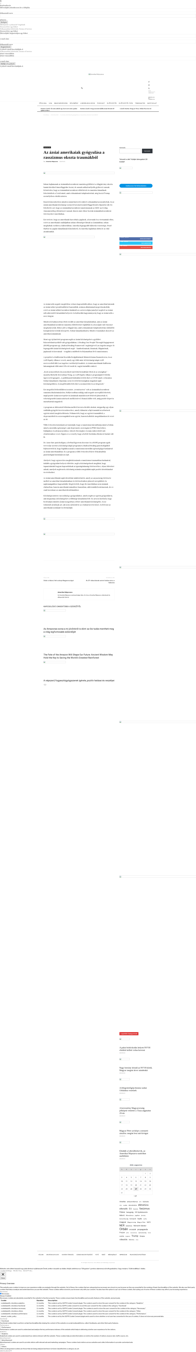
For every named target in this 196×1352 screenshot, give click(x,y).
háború (122, 1215)
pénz (127, 1232)
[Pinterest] (55, 166)
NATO (149, 1222)
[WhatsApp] (60, 166)
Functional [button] (3, 1319)
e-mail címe (4, 39)
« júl (135, 1196)
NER (121, 1225)
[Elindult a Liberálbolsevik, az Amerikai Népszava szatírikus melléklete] (136, 1144)
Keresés (122, 148)
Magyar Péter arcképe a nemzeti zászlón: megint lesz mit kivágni (133, 1132)
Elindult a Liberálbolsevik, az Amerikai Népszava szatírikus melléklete (132, 1153)
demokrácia (133, 1205)
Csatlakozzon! (146, 243)
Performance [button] (4, 1325)
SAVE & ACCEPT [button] (6, 1351)
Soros (149, 1232)
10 (122, 1181)
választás (123, 1239)
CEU (120, 1205)
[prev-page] (44, 685)
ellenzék (123, 1209)
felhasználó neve (6, 13)
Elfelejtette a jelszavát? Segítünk (12, 25)
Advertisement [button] (5, 1338)
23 (150, 1185)
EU (130, 1209)
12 (131, 1181)
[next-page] (46, 685)
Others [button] (2, 1344)
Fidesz (122, 1212)
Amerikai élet (54, 115)
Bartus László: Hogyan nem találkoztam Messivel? (97, 109)
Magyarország (132, 1222)
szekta (121, 1236)
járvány (143, 1215)
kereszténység (123, 1219)
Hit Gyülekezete (141, 1212)
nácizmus (129, 1226)
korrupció (133, 1219)
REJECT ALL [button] (17, 1271)
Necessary (5, 1294)
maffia (145, 1219)
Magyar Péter (141, 1222)
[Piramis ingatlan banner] (79, 523)
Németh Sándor (140, 1226)
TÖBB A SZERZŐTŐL (72, 606)
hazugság (130, 1212)
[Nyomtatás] (74, 166)
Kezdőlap (46, 115)
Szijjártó (127, 1236)
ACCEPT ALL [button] (27, 1271)
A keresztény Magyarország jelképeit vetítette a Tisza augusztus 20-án (135, 1110)
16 (150, 1181)
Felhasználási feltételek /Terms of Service (16, 29)
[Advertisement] (98, 131)
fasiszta (135, 1209)
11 (127, 1181)
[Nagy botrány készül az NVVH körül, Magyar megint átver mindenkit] (136, 1061)
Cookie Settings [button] (6, 1271)
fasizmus (144, 1208)
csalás (125, 1205)
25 (127, 1189)
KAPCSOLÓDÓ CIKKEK (53, 606)
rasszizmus (133, 1232)
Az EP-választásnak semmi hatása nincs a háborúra (100, 582)
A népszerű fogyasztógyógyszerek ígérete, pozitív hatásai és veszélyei (78, 680)
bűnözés (146, 1202)
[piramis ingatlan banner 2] (79, 268)
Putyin (122, 1232)
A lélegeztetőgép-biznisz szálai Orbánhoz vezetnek (133, 1089)
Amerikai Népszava (52, 161)
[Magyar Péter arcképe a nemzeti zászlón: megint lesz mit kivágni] (136, 1124)
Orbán (123, 1229)
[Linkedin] (64, 166)
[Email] (69, 166)
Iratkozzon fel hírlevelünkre (136, 186)
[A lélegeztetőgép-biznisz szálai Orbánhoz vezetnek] (136, 1081)
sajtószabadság (142, 1232)
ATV (140, 1201)
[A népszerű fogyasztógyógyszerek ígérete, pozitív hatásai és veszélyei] (79, 668)
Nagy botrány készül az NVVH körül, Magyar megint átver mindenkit (135, 1069)
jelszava (3, 20)
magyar (122, 1222)
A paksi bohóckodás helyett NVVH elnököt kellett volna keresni (134, 1048)
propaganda (142, 1229)
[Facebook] (149, 82)
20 (136, 1185)
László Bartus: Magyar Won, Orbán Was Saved (135, 109)
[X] (149, 88)
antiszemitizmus (132, 1201)
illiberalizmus (130, 1215)
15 (145, 1181)
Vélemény (131, 1239)
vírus (137, 1239)
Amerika (122, 1202)
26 (131, 1189)
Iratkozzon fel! (146, 247)
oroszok (132, 1229)
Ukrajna (142, 1236)
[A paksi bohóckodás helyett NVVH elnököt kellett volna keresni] (136, 1041)
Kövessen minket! (145, 239)
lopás (140, 1219)
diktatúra (143, 1205)
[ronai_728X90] (79, 176)
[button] (82, 88)
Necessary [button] (4, 1292)
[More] (78, 166)
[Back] (1, 3)
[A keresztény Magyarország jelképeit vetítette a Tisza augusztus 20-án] (136, 1101)
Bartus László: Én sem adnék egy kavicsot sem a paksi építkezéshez (59, 109)
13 (136, 1181)
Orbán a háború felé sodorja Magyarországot (58, 580)
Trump (134, 1236)
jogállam (137, 1215)
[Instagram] (149, 85)
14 (141, 1181)
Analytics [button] (3, 1332)
